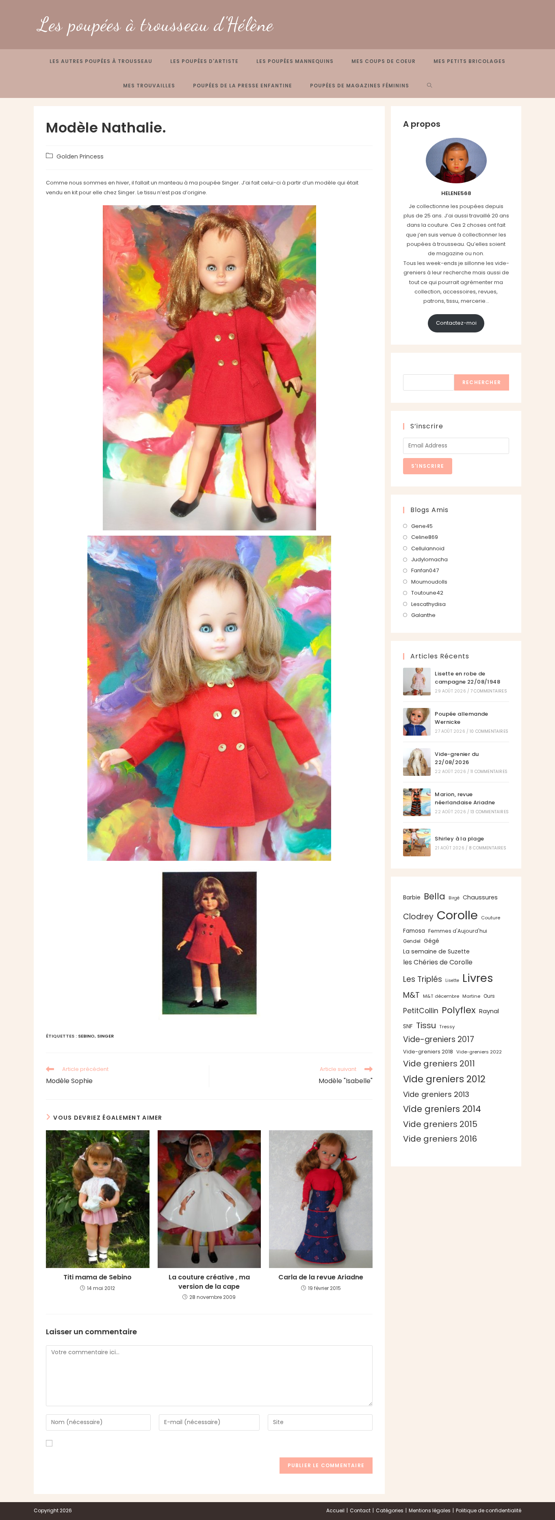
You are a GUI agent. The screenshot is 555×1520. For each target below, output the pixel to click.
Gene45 (422, 526)
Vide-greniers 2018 (428, 1051)
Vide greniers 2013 (436, 1094)
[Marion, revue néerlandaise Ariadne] (417, 802)
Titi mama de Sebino (97, 1277)
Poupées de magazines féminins (359, 85)
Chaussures (480, 897)
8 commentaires (487, 848)
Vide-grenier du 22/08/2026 (457, 758)
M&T (411, 995)
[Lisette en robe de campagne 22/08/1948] (417, 681)
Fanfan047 (425, 570)
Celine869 (424, 537)
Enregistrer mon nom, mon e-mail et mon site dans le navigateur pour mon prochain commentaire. (189, 1443)
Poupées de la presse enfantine (242, 85)
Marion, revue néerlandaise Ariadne (465, 798)
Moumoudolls (429, 582)
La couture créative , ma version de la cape (209, 1282)
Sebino (86, 1036)
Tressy (447, 1026)
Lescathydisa (428, 604)
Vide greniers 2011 (439, 1063)
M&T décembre (441, 996)
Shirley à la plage (459, 839)
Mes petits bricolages (469, 61)
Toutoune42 (427, 593)
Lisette (452, 980)
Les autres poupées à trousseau (101, 61)
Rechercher (420, 369)
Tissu (426, 1025)
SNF (408, 1026)
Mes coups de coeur (383, 61)
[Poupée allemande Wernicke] (417, 722)
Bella (434, 896)
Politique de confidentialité (488, 1510)
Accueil (335, 1510)
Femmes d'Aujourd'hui (457, 930)
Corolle (457, 915)
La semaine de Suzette (436, 951)
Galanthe (423, 615)
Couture (490, 917)
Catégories (389, 1510)
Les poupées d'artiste (204, 61)
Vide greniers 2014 (442, 1109)
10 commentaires (489, 731)
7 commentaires (488, 691)
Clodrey (418, 916)
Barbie (412, 897)
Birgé (454, 898)
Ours (489, 995)
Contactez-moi (456, 323)
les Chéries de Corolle (438, 962)
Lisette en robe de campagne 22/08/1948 (467, 678)
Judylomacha (429, 559)
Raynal (489, 1011)
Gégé (431, 941)
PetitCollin (420, 1010)
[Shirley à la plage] (417, 842)
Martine (471, 996)
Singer (105, 1036)
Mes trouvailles (149, 85)
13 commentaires (489, 812)
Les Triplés (422, 979)
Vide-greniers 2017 (438, 1039)
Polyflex (459, 1010)
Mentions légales (430, 1510)
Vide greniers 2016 (440, 1138)
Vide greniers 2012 (444, 1079)
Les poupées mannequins (295, 61)
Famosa (414, 931)
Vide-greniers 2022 (479, 1052)
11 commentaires (488, 772)
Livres (477, 978)
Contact (360, 1510)
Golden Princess (80, 156)
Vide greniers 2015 (440, 1124)
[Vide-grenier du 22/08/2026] (417, 762)
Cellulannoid (427, 548)
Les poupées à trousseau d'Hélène (156, 24)
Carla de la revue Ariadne (320, 1277)
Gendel (412, 941)
